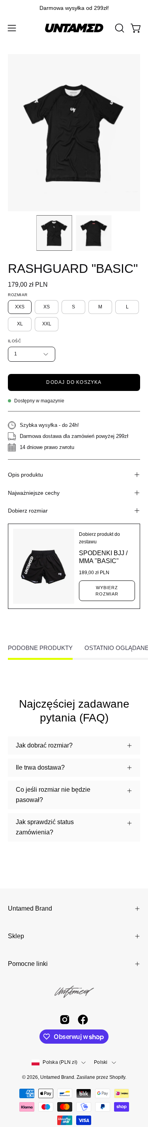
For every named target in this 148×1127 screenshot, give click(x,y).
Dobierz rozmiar (28, 510)
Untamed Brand (30, 908)
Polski (100, 1062)
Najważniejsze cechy (34, 493)
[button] (118, 28)
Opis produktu (25, 474)
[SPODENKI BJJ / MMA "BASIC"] (43, 566)
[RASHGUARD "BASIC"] (54, 233)
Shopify (117, 1077)
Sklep (16, 936)
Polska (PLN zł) (60, 1062)
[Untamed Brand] (74, 28)
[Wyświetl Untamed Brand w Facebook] (83, 1020)
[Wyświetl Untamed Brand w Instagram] (65, 1020)
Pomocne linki (28, 963)
